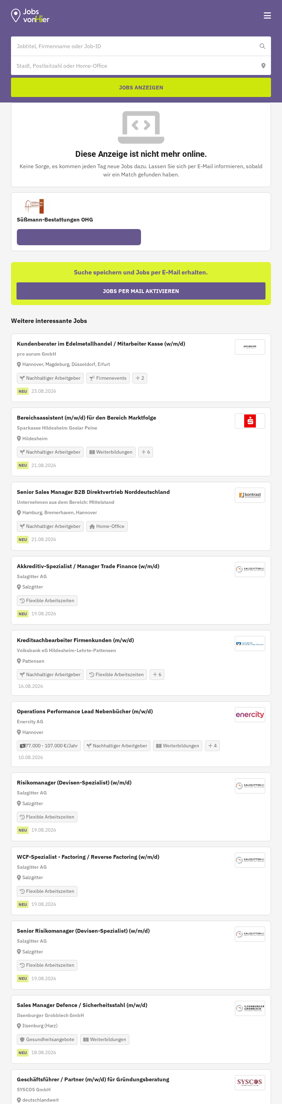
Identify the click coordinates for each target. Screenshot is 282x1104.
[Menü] (267, 15)
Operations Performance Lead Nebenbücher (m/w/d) (85, 711)
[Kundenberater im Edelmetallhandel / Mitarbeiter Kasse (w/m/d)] (141, 368)
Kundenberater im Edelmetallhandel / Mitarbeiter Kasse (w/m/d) (101, 343)
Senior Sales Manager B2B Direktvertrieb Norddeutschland (93, 491)
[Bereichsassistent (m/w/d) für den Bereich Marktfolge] (141, 442)
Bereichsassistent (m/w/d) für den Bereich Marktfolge (86, 417)
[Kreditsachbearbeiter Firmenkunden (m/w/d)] (141, 662)
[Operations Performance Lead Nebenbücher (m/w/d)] (141, 734)
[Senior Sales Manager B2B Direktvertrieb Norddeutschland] (141, 516)
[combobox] (134, 46)
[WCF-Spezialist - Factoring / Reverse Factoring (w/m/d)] (141, 881)
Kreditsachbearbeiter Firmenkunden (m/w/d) (75, 640)
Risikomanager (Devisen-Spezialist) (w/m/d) (74, 782)
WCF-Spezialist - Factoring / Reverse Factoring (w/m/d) (88, 856)
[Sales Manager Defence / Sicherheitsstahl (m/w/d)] (141, 1029)
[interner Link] (30, 15)
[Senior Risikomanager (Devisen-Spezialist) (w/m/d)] (141, 955)
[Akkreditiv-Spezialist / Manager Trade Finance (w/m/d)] (141, 590)
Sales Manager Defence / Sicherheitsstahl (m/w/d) (82, 1005)
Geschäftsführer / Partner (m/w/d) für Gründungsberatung (93, 1079)
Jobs (79, 237)
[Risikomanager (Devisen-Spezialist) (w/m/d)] (141, 807)
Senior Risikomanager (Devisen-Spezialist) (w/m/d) (83, 930)
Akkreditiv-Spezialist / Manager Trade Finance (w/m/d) (88, 566)
